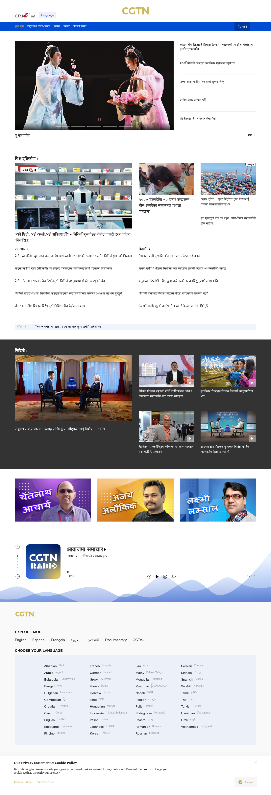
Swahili (192, 686)
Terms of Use (45, 781)
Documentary (116, 640)
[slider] (68, 572)
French (100, 666)
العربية (76, 640)
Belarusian (59, 679)
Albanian (54, 666)
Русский (92, 640)
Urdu (188, 720)
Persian (146, 700)
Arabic (53, 673)
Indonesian (108, 713)
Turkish (191, 706)
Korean (100, 733)
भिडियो (20, 350)
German (101, 673)
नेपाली (143, 249)
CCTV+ (138, 640)
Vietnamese (196, 727)
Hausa (99, 686)
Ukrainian (195, 713)
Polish (144, 706)
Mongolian (149, 679)
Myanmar (151, 686)
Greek (100, 679)
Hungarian (102, 706)
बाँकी (250, 135)
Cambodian (55, 700)
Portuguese (150, 713)
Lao (142, 666)
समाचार (20, 249)
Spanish (192, 679)
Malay (149, 673)
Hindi (97, 700)
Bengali (53, 686)
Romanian (148, 727)
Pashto (144, 720)
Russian (147, 733)
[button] (62, 126)
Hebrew (100, 693)
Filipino (54, 733)
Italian (99, 720)
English (20, 640)
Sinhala (191, 673)
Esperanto (58, 727)
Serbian (192, 666)
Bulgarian (58, 693)
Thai (187, 700)
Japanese (102, 727)
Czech (53, 713)
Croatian (56, 706)
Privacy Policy (22, 781)
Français (58, 640)
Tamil (189, 693)
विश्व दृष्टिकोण (25, 158)
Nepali (144, 693)
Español (38, 640)
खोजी (244, 26)
